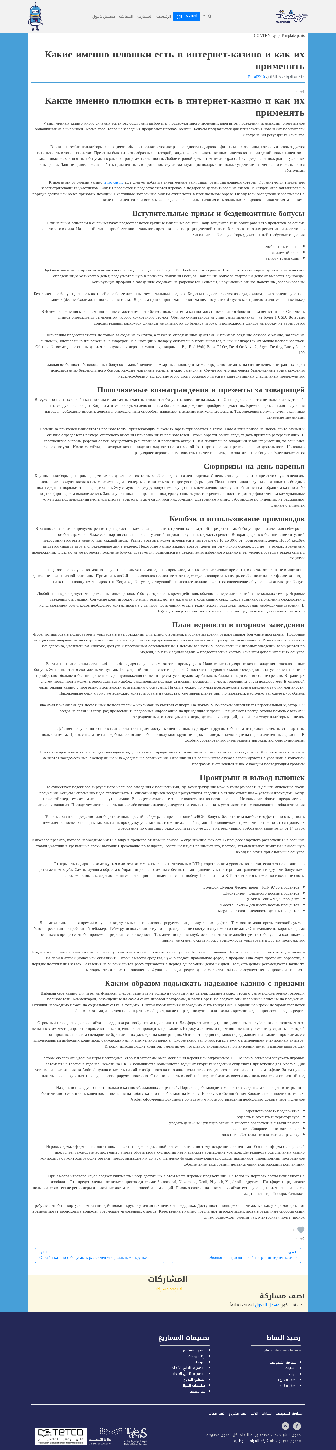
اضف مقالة (287, 1385)
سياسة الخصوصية (283, 1362)
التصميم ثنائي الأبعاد (188, 1373)
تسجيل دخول (103, 16)
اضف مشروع (186, 16)
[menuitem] (207, 16)
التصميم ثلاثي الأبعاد (188, 1368)
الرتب (292, 1374)
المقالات (126, 16)
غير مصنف (197, 1391)
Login (264, 1350)
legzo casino (113, 182)
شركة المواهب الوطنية (250, 1440)
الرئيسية (163, 16)
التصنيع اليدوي (194, 1379)
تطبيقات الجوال (193, 1385)
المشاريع (145, 16)
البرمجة (200, 1362)
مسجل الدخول (267, 1305)
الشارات (290, 1368)
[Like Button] (301, 1230)
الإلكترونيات (196, 1356)
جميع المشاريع (194, 1350)
